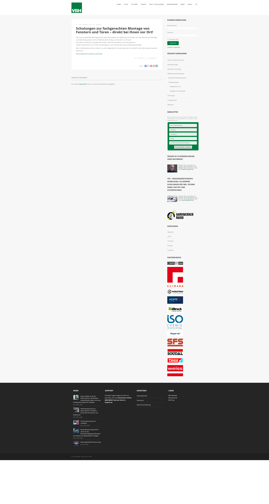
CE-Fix (126, 4)
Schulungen (171, 95)
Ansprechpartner (142, 396)
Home (119, 4)
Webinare (170, 105)
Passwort (170, 32)
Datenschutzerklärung (144, 405)
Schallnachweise (174, 82)
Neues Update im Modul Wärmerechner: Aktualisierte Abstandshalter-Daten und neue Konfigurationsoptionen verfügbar (87, 399)
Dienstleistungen (172, 65)
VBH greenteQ (172, 398)
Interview (170, 241)
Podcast (170, 246)
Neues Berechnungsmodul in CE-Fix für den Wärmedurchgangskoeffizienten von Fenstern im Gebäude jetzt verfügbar (87, 433)
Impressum (140, 400)
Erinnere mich (173, 39)
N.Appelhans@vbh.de (187, 169)
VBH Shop (171, 400)
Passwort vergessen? (173, 47)
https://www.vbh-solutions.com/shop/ (89, 54)
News (183, 4)
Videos (143, 4)
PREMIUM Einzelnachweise (175, 74)
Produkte (141, 58)
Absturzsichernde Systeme (175, 60)
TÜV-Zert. (134, 4)
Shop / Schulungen (156, 4)
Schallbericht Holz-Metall (177, 91)
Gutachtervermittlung (174, 69)
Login (190, 4)
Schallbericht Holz (175, 86)
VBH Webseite (172, 395)
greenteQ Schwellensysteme (177, 78)
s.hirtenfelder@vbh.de (187, 200)
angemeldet (83, 84)
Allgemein (170, 232)
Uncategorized (172, 100)
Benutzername (172, 25)
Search (196, 4)
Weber (99, 25)
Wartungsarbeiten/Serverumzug (90, 442)
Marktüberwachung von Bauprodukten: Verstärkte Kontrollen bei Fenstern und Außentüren (85, 412)
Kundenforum (172, 4)
